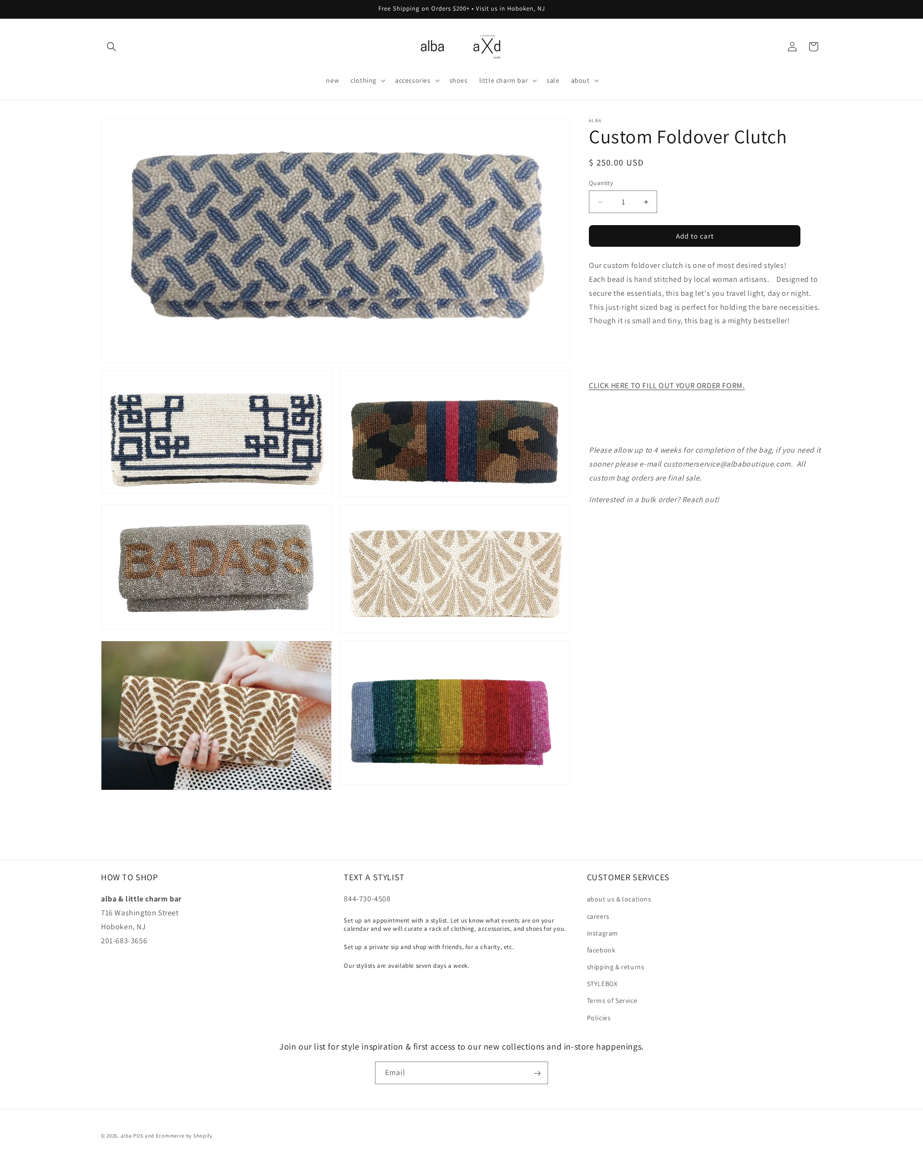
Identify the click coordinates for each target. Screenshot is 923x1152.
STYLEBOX (602, 984)
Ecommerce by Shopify (184, 1135)
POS (138, 1135)
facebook (601, 950)
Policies (599, 1017)
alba (126, 1135)
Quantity (601, 183)
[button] (111, 46)
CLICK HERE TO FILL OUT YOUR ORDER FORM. (667, 385)
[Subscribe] (537, 1073)
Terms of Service (612, 1001)
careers (598, 916)
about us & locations (619, 899)
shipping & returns (616, 966)
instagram (602, 933)
